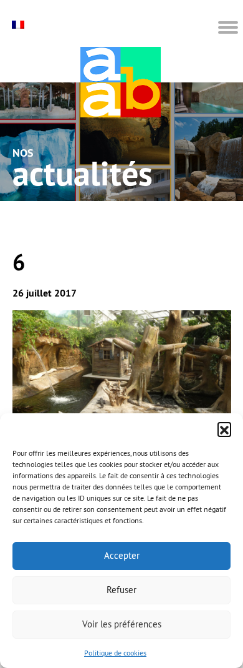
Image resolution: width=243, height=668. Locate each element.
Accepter (122, 555)
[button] (224, 429)
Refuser (121, 590)
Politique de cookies (115, 652)
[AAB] (120, 82)
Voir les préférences (121, 624)
